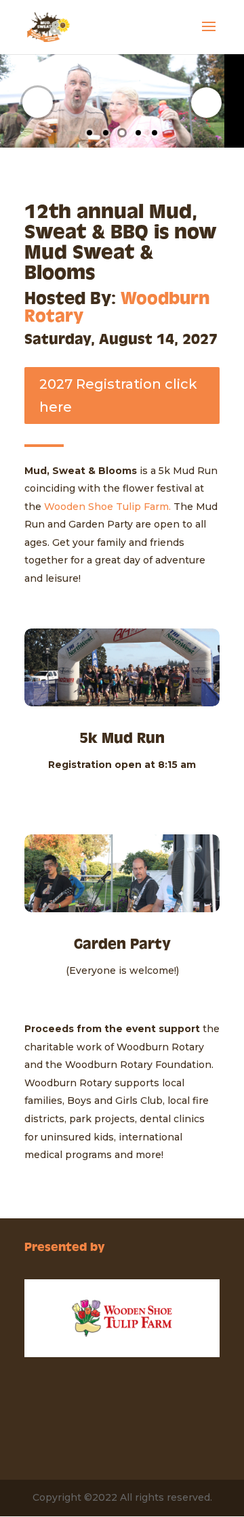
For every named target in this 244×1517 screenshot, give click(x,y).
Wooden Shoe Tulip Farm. (107, 506)
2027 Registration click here (118, 395)
